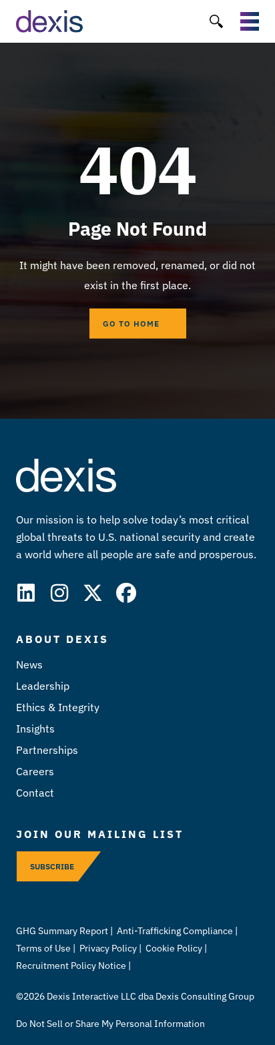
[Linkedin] (26, 593)
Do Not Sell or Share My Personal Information (110, 1024)
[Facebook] (126, 593)
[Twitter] (93, 593)
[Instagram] (59, 593)
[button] (216, 22)
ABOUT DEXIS (62, 639)
